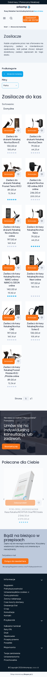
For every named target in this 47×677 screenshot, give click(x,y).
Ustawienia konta (11, 656)
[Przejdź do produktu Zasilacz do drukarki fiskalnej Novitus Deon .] (35, 124)
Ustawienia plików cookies (15, 592)
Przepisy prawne (11, 639)
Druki (6, 632)
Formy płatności (11, 595)
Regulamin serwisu (17, 567)
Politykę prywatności (34, 567)
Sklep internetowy (20, 674)
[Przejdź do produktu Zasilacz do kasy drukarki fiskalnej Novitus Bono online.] (12, 214)
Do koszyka (8, 130)
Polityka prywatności (13, 588)
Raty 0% (8, 629)
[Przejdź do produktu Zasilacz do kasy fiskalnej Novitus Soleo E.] (35, 311)
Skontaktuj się (11, 446)
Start (6, 27)
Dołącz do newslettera (15, 561)
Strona (18, 398)
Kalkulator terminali (12, 626)
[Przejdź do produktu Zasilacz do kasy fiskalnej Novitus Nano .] (35, 214)
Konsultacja (9, 612)
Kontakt (7, 615)
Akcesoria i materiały (18, 27)
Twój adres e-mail (9, 555)
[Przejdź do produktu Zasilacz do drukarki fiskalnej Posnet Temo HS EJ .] (12, 168)
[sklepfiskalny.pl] (38, 667)
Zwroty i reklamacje (12, 598)
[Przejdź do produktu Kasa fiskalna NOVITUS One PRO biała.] (23, 487)
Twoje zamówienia (12, 653)
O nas (6, 608)
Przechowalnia (10, 660)
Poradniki (8, 642)
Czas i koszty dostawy (14, 602)
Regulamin (8, 585)
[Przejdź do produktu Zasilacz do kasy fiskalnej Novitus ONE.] (12, 311)
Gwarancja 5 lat (11, 605)
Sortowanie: (8, 104)
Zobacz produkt (20, 503)
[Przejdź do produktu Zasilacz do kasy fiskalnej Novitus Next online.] (35, 261)
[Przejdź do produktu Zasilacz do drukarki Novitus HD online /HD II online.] (35, 168)
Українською (9, 636)
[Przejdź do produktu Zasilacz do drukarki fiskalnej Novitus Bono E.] (12, 124)
